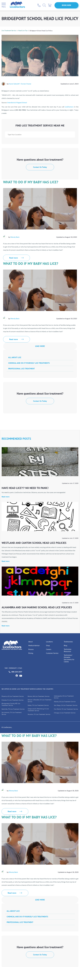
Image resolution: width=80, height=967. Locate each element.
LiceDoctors (69, 107)
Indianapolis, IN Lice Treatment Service (64, 697)
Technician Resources (67, 650)
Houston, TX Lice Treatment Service (39, 714)
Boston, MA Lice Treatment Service (38, 696)
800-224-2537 (16, 672)
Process (31, 649)
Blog (65, 645)
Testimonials (68, 642)
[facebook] (17, 675)
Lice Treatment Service (9, 30)
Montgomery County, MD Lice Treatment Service (11, 704)
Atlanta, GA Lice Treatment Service (65, 702)
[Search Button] (44, 5)
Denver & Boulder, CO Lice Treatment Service (39, 701)
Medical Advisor (34, 645)
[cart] (49, 5)
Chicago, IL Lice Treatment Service (64, 713)
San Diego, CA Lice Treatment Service (65, 705)
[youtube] (20, 676)
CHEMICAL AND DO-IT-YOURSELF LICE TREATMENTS (29, 363)
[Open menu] (4, 4)
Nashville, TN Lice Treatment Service (13, 709)
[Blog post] (40, 461)
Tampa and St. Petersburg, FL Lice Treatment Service (38, 710)
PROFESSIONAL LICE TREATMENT (21, 368)
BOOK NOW (66, 5)
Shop (48, 645)
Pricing (30, 653)
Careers (48, 649)
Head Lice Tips (23, 30)
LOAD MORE (40, 346)
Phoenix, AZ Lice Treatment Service (13, 696)
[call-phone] (39, 5)
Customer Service (52, 653)
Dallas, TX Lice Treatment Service (38, 705)
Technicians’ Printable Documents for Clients (69, 658)
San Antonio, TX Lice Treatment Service (12, 713)
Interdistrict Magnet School (17, 102)
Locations (49, 642)
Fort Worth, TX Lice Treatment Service (66, 709)
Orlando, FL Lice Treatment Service (12, 700)
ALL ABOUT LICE (14, 357)
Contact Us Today (40, 167)
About (30, 642)
